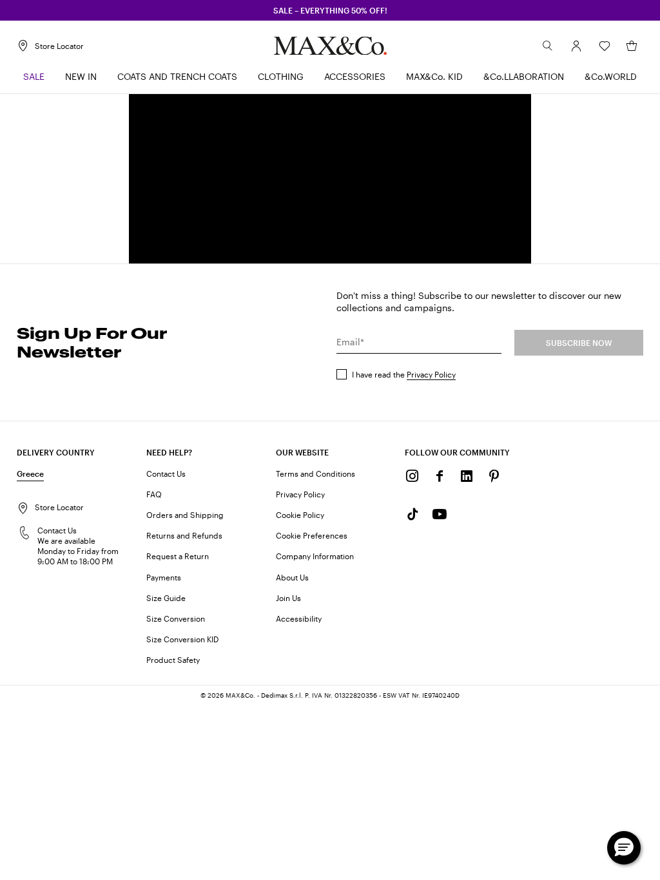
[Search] (547, 45)
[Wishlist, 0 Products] (604, 45)
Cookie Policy (300, 514)
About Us (292, 577)
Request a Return (177, 555)
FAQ (154, 494)
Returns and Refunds (184, 535)
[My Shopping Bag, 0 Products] (631, 45)
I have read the (404, 374)
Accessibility (299, 618)
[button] (576, 45)
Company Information (315, 555)
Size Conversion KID (182, 639)
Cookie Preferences (311, 535)
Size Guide (166, 597)
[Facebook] (439, 476)
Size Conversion (175, 618)
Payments (163, 577)
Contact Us (166, 473)
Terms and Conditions (315, 473)
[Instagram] (412, 476)
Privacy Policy (431, 374)
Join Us (288, 597)
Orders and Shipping (185, 514)
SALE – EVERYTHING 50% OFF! (330, 10)
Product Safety (173, 659)
